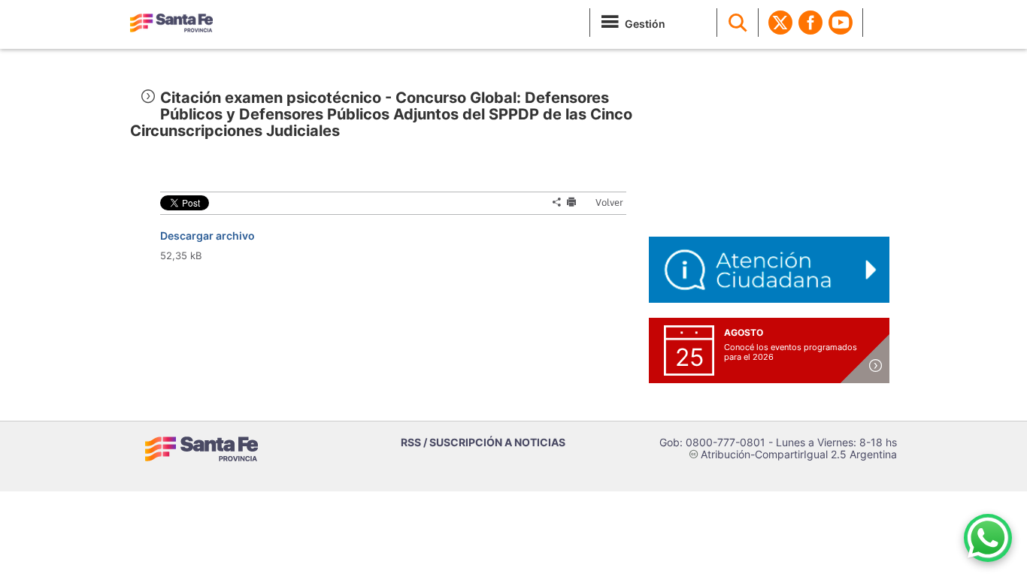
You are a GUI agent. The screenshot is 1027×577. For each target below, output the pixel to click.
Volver (602, 202)
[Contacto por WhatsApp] (988, 538)
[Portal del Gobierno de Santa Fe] (171, 22)
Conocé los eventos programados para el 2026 (790, 352)
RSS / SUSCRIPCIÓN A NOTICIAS (483, 442)
